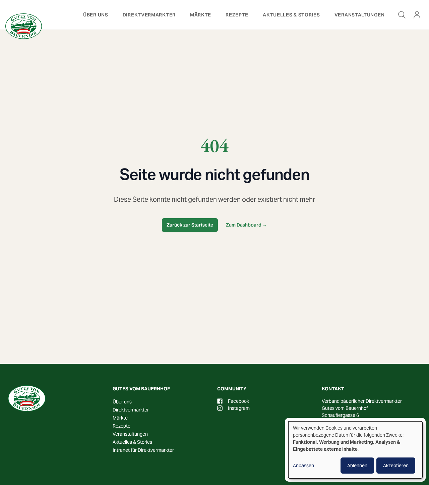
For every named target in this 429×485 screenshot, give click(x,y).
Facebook (238, 401)
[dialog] (355, 449)
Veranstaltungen (359, 15)
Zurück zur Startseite (190, 225)
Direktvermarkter (149, 15)
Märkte (200, 15)
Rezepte (237, 15)
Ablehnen (357, 466)
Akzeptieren (396, 466)
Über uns (95, 15)
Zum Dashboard (246, 225)
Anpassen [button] (303, 466)
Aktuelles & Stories (291, 15)
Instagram (239, 408)
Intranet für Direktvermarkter (143, 450)
